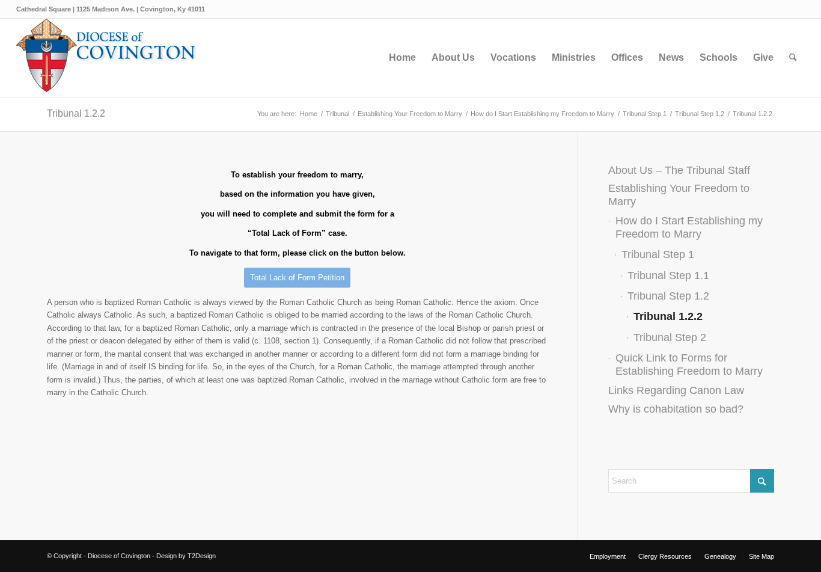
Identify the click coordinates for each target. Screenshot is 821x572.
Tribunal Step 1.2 (668, 296)
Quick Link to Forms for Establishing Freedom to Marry (689, 364)
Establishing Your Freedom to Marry (678, 194)
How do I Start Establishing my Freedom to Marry (689, 227)
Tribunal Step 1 (657, 254)
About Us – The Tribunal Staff (679, 170)
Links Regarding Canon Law (676, 390)
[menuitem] (402, 58)
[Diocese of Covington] (106, 58)
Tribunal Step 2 (669, 337)
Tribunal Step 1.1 (668, 275)
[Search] (793, 58)
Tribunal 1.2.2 (76, 113)
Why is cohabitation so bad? (675, 409)
